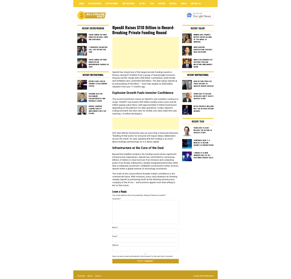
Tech (152, 3)
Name (115, 227)
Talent (142, 3)
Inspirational (112, 3)
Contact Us (196, 3)
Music (184, 3)
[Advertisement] (145, 53)
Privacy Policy (81, 276)
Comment (116, 199)
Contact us (98, 276)
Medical (173, 3)
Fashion (161, 3)
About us (90, 276)
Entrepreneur (94, 3)
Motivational (129, 3)
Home (81, 3)
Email (115, 236)
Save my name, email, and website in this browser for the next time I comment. (142, 256)
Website (115, 245)
